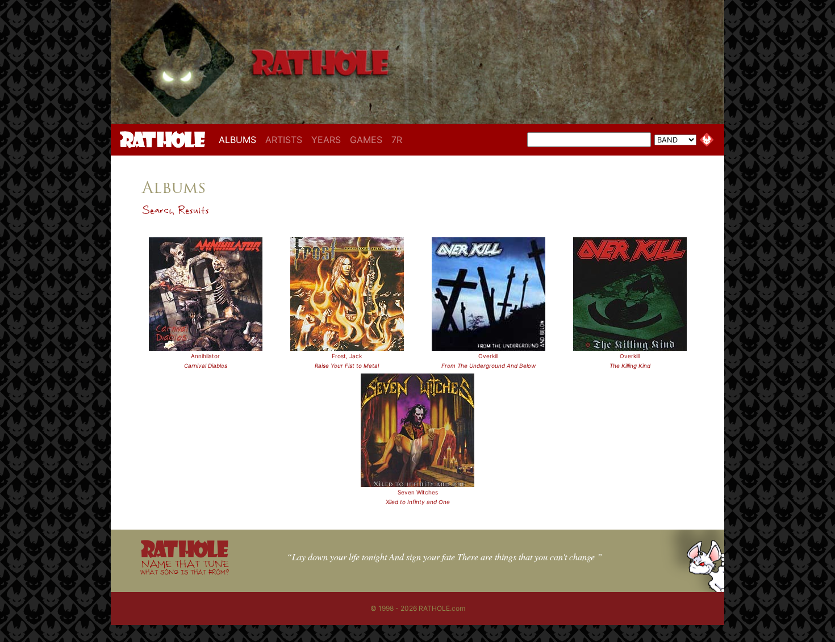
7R (396, 139)
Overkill (488, 356)
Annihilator (205, 356)
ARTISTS (283, 139)
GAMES (366, 139)
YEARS (326, 139)
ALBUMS (240, 139)
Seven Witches (418, 492)
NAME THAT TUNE (184, 567)
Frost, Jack (347, 356)
